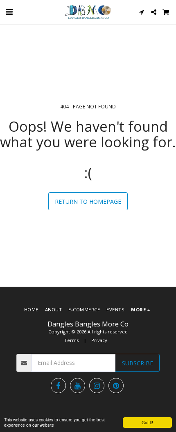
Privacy (99, 340)
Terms (71, 340)
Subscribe (137, 363)
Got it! (147, 422)
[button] (9, 11)
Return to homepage (88, 201)
